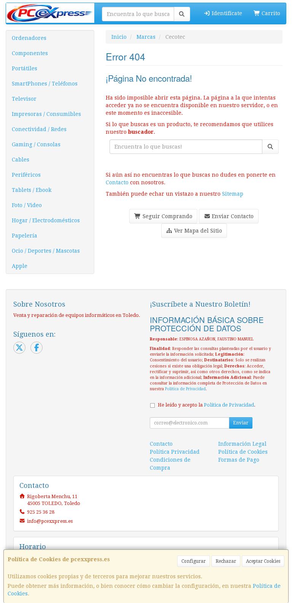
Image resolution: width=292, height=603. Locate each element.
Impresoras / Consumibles (46, 114)
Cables (20, 160)
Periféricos (26, 175)
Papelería (24, 236)
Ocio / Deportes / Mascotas (46, 251)
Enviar (240, 423)
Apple (19, 266)
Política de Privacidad (185, 389)
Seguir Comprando (166, 216)
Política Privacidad (175, 452)
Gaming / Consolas (36, 144)
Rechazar (226, 561)
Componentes (30, 53)
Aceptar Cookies (263, 561)
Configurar (193, 561)
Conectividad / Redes (39, 129)
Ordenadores (29, 38)
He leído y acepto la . (207, 405)
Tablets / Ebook (31, 190)
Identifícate (226, 13)
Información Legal (242, 444)
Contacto (117, 182)
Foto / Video (27, 205)
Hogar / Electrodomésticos (46, 220)
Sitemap (232, 194)
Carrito (270, 13)
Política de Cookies (243, 452)
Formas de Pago (238, 460)
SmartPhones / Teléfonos (45, 84)
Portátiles (24, 68)
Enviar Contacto (232, 216)
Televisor (24, 99)
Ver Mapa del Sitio (197, 231)
